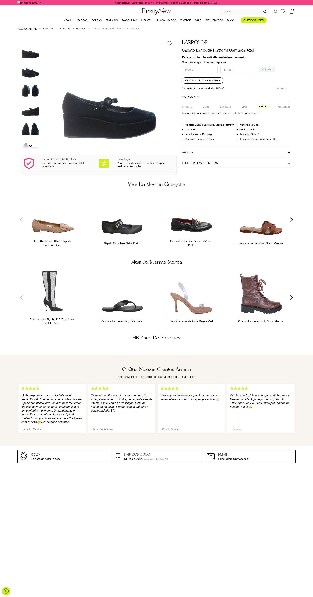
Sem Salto (83, 28)
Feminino (48, 28)
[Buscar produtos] (265, 11)
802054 (220, 88)
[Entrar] (275, 11)
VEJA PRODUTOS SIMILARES (202, 80)
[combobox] (244, 11)
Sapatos (64, 28)
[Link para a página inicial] (27, 28)
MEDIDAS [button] (187, 152)
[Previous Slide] (21, 219)
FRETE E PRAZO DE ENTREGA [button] (200, 163)
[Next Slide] (291, 219)
